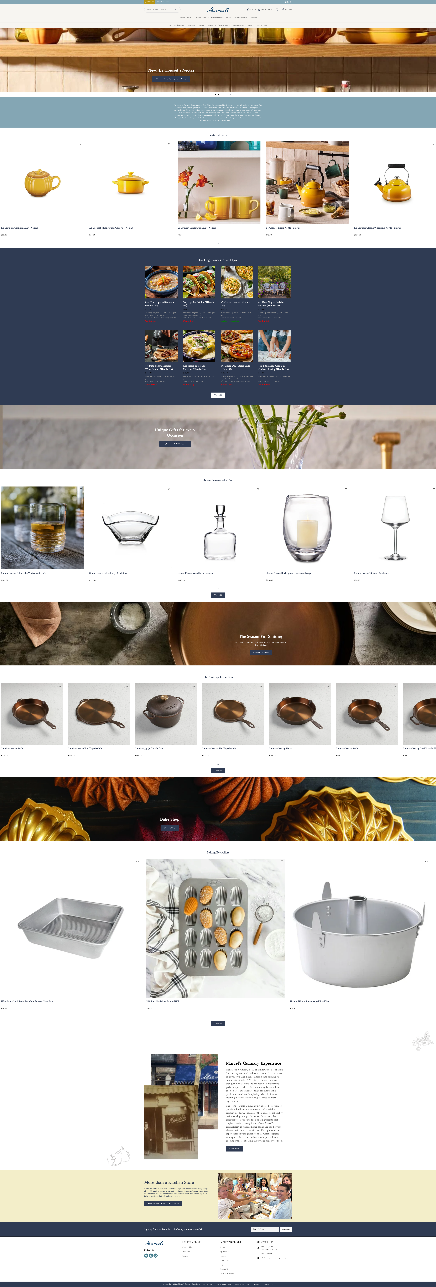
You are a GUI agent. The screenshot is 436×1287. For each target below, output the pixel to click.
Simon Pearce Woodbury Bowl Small (108, 572)
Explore (171, 49)
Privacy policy (239, 1284)
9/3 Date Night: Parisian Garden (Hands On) (271, 304)
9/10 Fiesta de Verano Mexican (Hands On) (194, 367)
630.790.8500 (266, 1253)
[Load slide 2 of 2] (219, 838)
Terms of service (252, 1284)
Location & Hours (227, 1273)
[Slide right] (222, 243)
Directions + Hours (164, 2)
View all (218, 395)
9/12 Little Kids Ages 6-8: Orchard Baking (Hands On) (273, 367)
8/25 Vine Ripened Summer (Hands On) (159, 304)
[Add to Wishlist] (81, 144)
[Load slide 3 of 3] (218, 94)
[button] (185, 17)
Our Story (224, 1247)
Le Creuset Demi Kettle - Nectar (283, 227)
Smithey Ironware (261, 652)
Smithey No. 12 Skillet (12, 748)
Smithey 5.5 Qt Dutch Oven (149, 748)
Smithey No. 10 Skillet (347, 748)
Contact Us (224, 1269)
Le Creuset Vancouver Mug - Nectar (197, 227)
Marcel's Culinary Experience (189, 1284)
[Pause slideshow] (229, 94)
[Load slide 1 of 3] (211, 94)
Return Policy (225, 1260)
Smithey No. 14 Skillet (280, 748)
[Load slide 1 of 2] (216, 838)
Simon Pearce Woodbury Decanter (196, 572)
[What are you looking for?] (176, 10)
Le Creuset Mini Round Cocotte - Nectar (111, 227)
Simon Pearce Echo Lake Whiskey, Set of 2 (23, 572)
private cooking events (188, 1188)
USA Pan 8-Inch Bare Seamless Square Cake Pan (27, 1001)
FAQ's (222, 1264)
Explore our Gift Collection (175, 443)
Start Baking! (170, 828)
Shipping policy (267, 1284)
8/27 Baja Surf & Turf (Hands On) (198, 304)
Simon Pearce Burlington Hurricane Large (288, 572)
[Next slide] (224, 94)
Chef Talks (186, 1251)
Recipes (185, 1256)
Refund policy (208, 1284)
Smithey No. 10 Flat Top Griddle (219, 748)
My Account (224, 1251)
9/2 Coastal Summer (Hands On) (235, 304)
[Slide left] (213, 243)
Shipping (223, 1256)
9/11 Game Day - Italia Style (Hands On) (235, 367)
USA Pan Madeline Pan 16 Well (162, 1001)
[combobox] (160, 9)
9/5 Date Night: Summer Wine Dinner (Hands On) (159, 367)
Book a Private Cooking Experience (163, 1203)
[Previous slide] (206, 94)
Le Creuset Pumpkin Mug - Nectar (19, 227)
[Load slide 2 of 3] (215, 94)
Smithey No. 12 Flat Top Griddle (85, 748)
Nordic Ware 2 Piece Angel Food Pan (309, 1001)
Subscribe (286, 1229)
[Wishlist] (277, 9)
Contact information (223, 1284)
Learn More (234, 1148)
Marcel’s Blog (187, 1247)
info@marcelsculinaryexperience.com (275, 1258)
